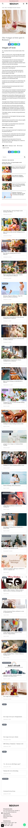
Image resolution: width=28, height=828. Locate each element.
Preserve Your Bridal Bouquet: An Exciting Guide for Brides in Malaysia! (13, 339)
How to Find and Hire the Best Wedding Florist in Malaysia (19, 167)
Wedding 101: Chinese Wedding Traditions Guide (13, 465)
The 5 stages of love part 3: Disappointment (12, 716)
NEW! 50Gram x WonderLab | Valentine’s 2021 (13, 743)
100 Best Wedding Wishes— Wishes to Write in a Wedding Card (13, 654)
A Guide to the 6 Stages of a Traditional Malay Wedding (13, 444)
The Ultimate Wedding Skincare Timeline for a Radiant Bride (13, 528)
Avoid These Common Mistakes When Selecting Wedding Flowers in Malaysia (13, 318)
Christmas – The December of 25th (10, 548)
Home (3, 7)
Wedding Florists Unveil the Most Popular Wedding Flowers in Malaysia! (12, 360)
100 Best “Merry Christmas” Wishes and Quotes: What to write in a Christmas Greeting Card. (13, 590)
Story (6, 7)
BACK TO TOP (6, 147)
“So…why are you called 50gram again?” (12, 764)
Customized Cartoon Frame (9, 791)
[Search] (24, 157)
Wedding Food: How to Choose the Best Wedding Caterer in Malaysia (13, 403)
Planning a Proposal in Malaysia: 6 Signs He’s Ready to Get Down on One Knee (18, 193)
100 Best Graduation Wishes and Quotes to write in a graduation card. (13, 612)
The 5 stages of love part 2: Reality (10, 737)
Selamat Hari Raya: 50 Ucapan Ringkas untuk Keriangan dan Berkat (13, 211)
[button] (9, 44)
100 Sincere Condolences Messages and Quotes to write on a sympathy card (13, 569)
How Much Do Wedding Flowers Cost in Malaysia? (18, 176)
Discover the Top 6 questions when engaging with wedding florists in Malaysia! (18, 185)
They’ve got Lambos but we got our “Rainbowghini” (11, 812)
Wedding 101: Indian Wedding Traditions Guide (13, 423)
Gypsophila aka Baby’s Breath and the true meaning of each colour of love (12, 676)
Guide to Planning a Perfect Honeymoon (12, 485)
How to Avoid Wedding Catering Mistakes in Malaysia (12, 382)
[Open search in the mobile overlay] (2, 3)
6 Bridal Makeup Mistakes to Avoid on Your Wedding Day (12, 506)
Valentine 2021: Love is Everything (10, 770)
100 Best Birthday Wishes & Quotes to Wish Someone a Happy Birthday (12, 633)
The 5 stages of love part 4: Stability (11, 696)
